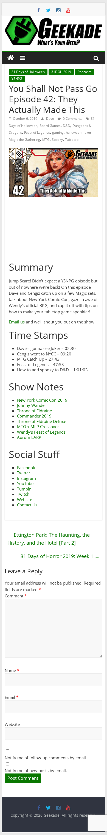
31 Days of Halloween (28, 71)
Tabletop (71, 139)
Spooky (57, 139)
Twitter (23, 472)
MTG (46, 139)
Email (11, 697)
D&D (66, 125)
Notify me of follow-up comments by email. (46, 757)
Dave (50, 118)
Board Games (50, 125)
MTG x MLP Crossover (38, 426)
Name (12, 670)
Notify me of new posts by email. (36, 770)
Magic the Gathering (24, 139)
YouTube (25, 483)
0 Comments (72, 118)
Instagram (26, 478)
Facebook (26, 467)
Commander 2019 (34, 416)
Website (24, 499)
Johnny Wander (31, 405)
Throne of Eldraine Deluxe (41, 421)
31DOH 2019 (61, 71)
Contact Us (27, 504)
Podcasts (84, 71)
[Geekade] (11, 58)
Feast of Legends (37, 132)
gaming (58, 132)
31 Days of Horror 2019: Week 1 (60, 556)
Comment (16, 595)
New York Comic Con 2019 (42, 400)
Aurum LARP (29, 437)
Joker (87, 132)
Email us (17, 322)
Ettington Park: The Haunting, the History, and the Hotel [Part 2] (48, 539)
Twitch (23, 494)
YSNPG (17, 78)
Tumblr (24, 489)
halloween (73, 132)
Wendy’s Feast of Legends (41, 432)
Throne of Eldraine (34, 410)
